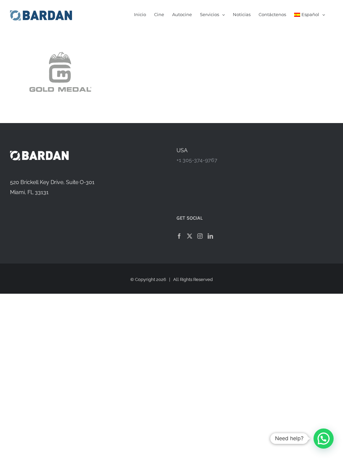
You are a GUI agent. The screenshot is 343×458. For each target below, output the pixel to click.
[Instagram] (200, 236)
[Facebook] (179, 236)
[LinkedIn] (210, 236)
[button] (324, 438)
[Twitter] (189, 236)
